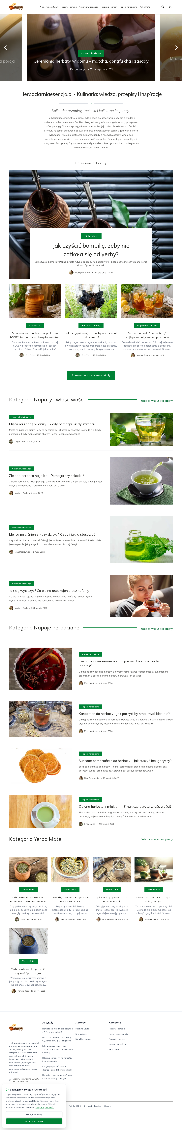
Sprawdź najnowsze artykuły (91, 375)
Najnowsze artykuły (49, 7)
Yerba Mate (144, 7)
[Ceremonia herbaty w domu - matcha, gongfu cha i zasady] (91, 47)
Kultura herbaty (91, 53)
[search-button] (162, 6)
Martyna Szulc (82, 1028)
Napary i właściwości (89, 7)
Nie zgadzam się (34, 1114)
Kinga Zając (81, 1034)
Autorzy (81, 1022)
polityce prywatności (44, 1107)
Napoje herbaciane (128, 7)
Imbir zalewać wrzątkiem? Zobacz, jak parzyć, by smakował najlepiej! (57, 1049)
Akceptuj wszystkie (34, 1121)
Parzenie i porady (109, 7)
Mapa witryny (109, 1106)
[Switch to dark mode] (170, 6)
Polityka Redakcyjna (92, 1106)
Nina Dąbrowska (83, 1039)
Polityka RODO (75, 1106)
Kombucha (34, 325)
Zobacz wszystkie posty (156, 400)
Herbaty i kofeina (69, 7)
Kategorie (115, 1022)
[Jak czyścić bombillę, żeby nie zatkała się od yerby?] (91, 224)
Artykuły (47, 1022)
